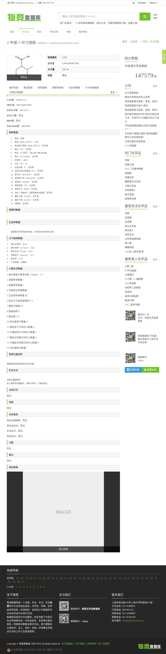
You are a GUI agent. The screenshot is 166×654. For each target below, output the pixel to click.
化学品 (26, 32)
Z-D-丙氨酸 (130, 145)
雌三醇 (128, 243)
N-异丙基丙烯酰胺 (85, 23)
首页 (12, 32)
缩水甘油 (101, 23)
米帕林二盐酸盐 (133, 287)
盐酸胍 (128, 173)
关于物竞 (79, 644)
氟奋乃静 (129, 300)
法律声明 (91, 644)
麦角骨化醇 (130, 198)
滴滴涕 (128, 292)
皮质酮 (128, 217)
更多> (156, 86)
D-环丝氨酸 (130, 270)
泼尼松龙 (129, 234)
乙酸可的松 (130, 186)
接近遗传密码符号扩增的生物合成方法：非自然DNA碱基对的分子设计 (142, 118)
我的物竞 (142, 3)
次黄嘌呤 (129, 275)
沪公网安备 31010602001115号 (25, 650)
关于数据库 (67, 644)
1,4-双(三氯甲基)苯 (134, 251)
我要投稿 (134, 369)
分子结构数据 (92, 87)
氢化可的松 (130, 226)
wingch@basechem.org (24, 3)
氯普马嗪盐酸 (131, 296)
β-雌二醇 (129, 266)
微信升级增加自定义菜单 (137, 97)
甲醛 (127, 160)
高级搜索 (155, 16)
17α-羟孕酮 (130, 283)
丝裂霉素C (130, 190)
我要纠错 (151, 369)
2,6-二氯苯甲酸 (132, 304)
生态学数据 (74, 87)
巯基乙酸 (132, 23)
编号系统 (13, 87)
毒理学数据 (57, 87)
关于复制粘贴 (131, 93)
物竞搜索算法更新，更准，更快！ (142, 101)
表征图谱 (28, 87)
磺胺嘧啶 (129, 247)
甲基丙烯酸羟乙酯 (117, 23)
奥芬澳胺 (129, 194)
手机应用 (54, 32)
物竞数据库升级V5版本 (136, 105)
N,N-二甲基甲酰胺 (134, 169)
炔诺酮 (128, 222)
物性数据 (42, 87)
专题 (68, 32)
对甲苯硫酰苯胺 (133, 239)
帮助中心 (153, 3)
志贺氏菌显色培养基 (135, 141)
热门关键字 (104, 644)
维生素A (129, 230)
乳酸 (127, 213)
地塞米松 (129, 177)
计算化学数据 (16, 92)
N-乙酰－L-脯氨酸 (134, 279)
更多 (113, 92)
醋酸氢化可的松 (133, 181)
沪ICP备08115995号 (52, 650)
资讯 (39, 32)
